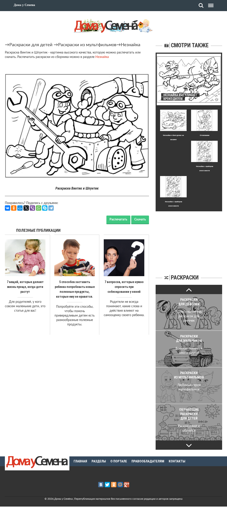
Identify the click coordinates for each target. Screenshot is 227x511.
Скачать (140, 219)
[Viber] (32, 208)
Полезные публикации (38, 230)
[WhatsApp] (38, 208)
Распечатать (118, 219)
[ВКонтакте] (7, 208)
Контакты (177, 461)
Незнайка (130, 45)
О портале (118, 461)
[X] (26, 208)
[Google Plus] (126, 484)
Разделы (99, 461)
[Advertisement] (189, 239)
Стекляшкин (204, 135)
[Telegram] (51, 208)
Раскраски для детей (31, 45)
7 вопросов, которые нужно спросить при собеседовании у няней (124, 286)
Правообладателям (147, 461)
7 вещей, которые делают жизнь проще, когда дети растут (25, 286)
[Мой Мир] (20, 208)
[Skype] (44, 208)
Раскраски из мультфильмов (87, 45)
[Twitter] (107, 484)
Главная (80, 461)
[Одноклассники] (13, 208)
